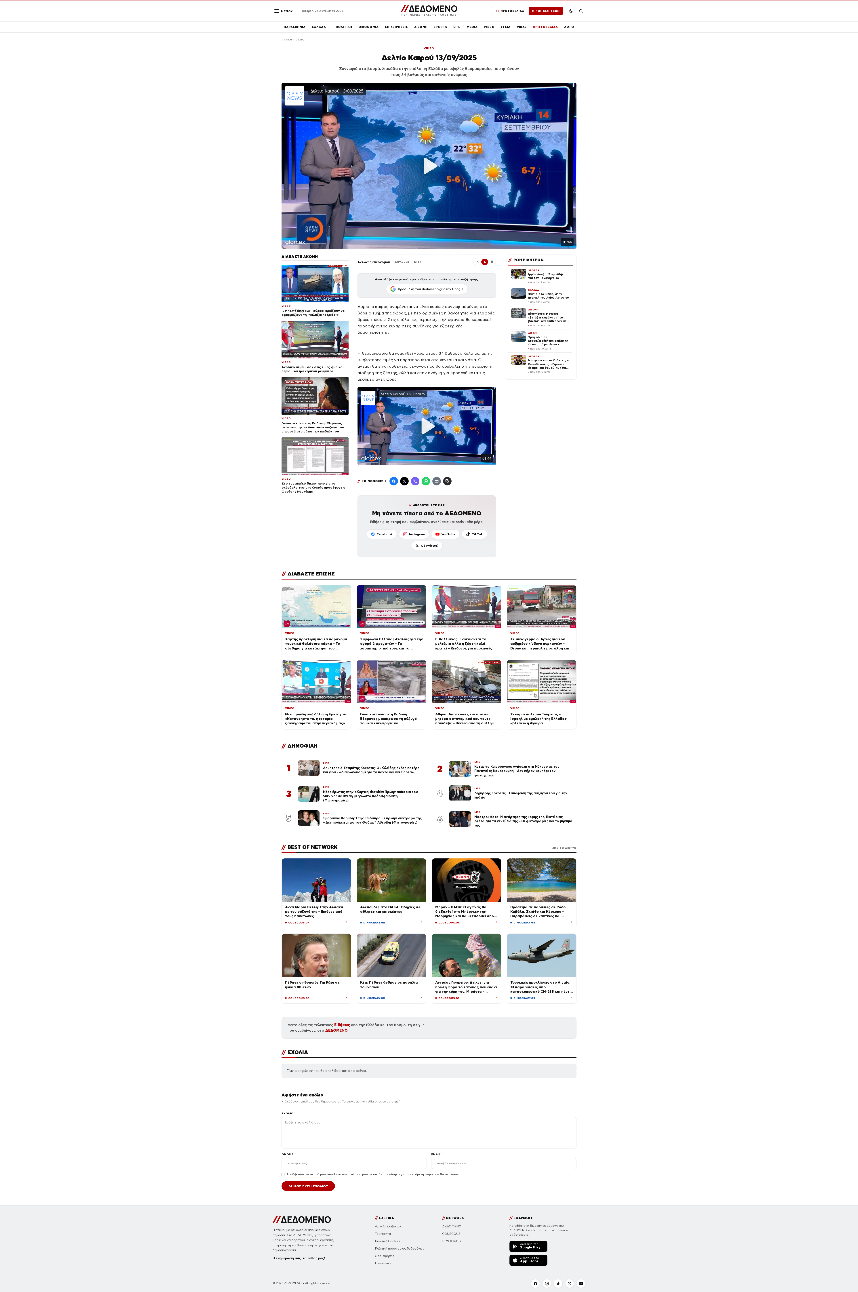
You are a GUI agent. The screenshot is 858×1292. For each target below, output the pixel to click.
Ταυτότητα (383, 1233)
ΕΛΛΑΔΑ (319, 27)
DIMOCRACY (452, 1241)
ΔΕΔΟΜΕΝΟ (336, 1030)
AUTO (569, 27)
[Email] (436, 481)
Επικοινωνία (383, 1263)
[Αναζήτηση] (580, 10)
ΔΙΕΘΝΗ (421, 27)
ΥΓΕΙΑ (505, 27)
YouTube (448, 534)
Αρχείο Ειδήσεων (388, 1226)
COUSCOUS (451, 1233)
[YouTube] (580, 1283)
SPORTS (440, 27)
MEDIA (472, 27)
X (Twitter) (429, 545)
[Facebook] (393, 481)
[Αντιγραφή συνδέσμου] (447, 481)
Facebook (385, 534)
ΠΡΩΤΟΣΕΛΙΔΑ (545, 27)
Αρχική (287, 39)
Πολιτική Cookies (387, 1241)
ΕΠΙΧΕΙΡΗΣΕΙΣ (396, 27)
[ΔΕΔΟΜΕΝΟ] (302, 1219)
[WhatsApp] (426, 481)
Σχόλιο (289, 1113)
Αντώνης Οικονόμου (374, 262)
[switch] (570, 10)
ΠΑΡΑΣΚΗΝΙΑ (295, 27)
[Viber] (415, 481)
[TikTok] (558, 1283)
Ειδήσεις (342, 1025)
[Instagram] (546, 1283)
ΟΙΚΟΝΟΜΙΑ (368, 27)
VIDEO (489, 27)
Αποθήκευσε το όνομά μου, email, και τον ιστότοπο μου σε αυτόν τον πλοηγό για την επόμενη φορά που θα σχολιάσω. (373, 1174)
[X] (569, 1283)
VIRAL (522, 27)
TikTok (477, 534)
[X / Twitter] (404, 481)
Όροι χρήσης (384, 1256)
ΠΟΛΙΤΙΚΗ (344, 27)
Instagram (417, 534)
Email (437, 1154)
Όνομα (289, 1154)
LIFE (457, 27)
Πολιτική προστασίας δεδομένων (399, 1248)
